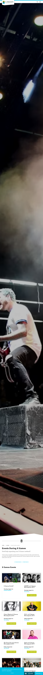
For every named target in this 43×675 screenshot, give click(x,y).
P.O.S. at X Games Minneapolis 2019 (29, 615)
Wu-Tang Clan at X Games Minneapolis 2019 (11, 643)
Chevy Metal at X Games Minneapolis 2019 (11, 615)
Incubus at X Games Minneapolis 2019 (30, 671)
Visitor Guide (38, 673)
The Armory (26, 591)
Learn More (9, 670)
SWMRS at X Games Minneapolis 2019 (30, 586)
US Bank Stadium (7, 590)
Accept (12, 672)
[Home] (8, 2)
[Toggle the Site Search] (37, 1)
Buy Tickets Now (32, 595)
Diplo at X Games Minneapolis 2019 (29, 643)
